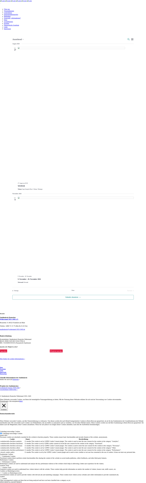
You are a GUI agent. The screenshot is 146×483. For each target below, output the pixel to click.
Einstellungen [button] (4, 401)
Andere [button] (2, 476)
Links (1, 370)
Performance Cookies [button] (7, 460)
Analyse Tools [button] (4, 465)
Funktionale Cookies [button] (6, 454)
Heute (73, 290)
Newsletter (3, 369)
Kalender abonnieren (72, 297)
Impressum (3, 372)
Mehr (21, 401)
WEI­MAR (21, 186)
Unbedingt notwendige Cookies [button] (10, 431)
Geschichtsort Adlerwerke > (9, 389)
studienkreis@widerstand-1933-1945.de (12, 329)
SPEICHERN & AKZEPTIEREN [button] (11, 482)
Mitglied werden (56, 351)
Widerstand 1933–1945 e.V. (9, 319)
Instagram (16, 379)
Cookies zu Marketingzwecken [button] (9, 471)
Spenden (3, 351)
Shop (1, 367)
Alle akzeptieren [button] (14, 401)
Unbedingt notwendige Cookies (12, 433)
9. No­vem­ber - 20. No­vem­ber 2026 (29, 279)
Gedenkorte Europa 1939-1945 (10, 388)
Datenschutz (3, 374)
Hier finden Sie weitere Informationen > (12, 359)
